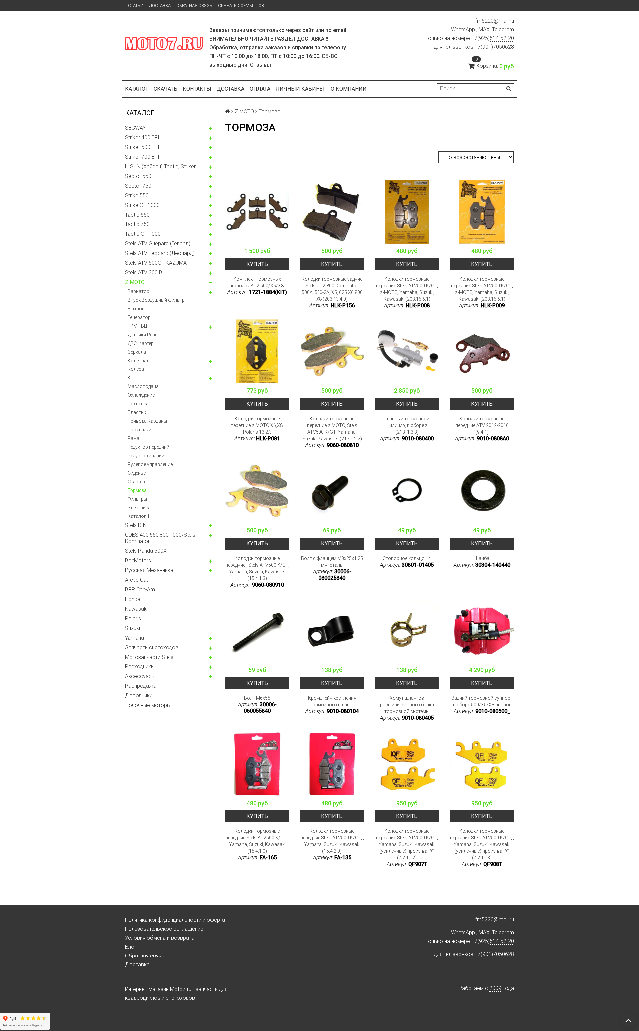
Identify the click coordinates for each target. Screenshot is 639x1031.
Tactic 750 (137, 224)
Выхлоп (136, 308)
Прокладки (139, 429)
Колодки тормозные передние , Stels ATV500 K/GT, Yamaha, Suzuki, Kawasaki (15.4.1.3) (257, 568)
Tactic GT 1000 (143, 234)
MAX (484, 29)
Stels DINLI (138, 525)
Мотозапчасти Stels (149, 657)
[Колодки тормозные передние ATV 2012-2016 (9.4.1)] (482, 351)
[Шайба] (482, 491)
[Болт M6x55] (257, 631)
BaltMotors (138, 560)
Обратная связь (194, 5)
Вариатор (138, 291)
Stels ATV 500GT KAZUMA (156, 263)
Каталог (136, 89)
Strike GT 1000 (142, 205)
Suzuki (132, 628)
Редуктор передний (148, 447)
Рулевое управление (150, 464)
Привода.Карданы (147, 421)
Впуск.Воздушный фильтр (156, 300)
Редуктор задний (146, 455)
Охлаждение (141, 395)
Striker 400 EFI (142, 137)
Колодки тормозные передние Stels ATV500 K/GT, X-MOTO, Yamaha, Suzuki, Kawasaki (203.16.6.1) (407, 289)
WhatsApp (463, 29)
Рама (133, 438)
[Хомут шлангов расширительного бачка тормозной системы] (407, 631)
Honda (132, 599)
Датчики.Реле (142, 334)
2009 (495, 988)
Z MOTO (135, 282)
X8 (261, 5)
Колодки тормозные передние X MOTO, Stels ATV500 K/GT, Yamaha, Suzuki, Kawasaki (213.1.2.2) (332, 428)
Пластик (137, 412)
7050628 (503, 47)
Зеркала (137, 352)
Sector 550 (138, 176)
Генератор (139, 317)
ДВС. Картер (141, 343)
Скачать (165, 89)
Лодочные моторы (148, 705)
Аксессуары (140, 676)
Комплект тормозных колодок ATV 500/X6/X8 (257, 282)
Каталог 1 (139, 516)
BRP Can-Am (140, 589)
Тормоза (137, 490)
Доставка (160, 5)
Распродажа (140, 686)
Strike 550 (137, 195)
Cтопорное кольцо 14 (407, 558)
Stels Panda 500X (146, 551)
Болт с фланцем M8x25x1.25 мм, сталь (332, 562)
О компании (349, 89)
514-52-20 (502, 38)
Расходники (139, 666)
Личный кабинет (300, 89)
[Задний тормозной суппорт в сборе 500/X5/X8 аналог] (482, 631)
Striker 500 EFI (142, 147)
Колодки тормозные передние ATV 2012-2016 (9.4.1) (482, 425)
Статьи (135, 5)
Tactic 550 (137, 215)
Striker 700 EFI (142, 157)
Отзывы (260, 65)
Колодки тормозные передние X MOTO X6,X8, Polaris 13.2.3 (257, 425)
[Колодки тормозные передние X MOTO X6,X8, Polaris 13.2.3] (257, 351)
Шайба (481, 558)
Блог (131, 947)
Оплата (260, 89)
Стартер (136, 481)
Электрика (139, 507)
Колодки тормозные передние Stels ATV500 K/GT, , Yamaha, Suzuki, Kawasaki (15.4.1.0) (257, 841)
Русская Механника (149, 570)
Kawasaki (136, 609)
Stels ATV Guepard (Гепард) (157, 243)
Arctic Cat (136, 580)
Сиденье (137, 473)
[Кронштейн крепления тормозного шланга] (332, 631)
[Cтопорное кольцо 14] (407, 491)
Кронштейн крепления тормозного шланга (332, 701)
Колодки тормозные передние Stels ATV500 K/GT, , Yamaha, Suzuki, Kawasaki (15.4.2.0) (332, 841)
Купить (257, 264)
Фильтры (137, 499)
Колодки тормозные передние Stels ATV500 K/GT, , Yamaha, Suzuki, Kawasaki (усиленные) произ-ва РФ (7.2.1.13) (482, 844)
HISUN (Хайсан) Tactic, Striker (160, 166)
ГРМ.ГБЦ (137, 326)
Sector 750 (138, 186)
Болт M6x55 (257, 698)
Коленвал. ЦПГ (144, 360)
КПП (132, 377)
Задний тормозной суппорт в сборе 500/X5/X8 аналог (481, 701)
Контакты (197, 89)
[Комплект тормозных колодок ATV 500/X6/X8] (257, 212)
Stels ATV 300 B (143, 272)
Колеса (136, 369)
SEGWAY (135, 128)
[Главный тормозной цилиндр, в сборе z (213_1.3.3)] (407, 351)
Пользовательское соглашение (164, 929)
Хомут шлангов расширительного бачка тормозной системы (407, 704)
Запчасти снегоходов (151, 647)
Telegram (503, 29)
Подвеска (138, 403)
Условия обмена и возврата (159, 938)
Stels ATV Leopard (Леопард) (160, 253)
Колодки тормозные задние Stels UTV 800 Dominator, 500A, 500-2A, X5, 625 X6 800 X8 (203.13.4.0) (332, 289)
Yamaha (134, 638)
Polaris (133, 618)
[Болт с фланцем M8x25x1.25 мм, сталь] (332, 491)
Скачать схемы (235, 5)
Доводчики (138, 695)
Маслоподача (143, 386)
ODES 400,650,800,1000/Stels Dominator (160, 538)
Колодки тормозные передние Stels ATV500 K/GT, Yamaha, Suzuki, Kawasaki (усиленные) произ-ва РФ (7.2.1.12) (407, 844)
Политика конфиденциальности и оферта (175, 920)
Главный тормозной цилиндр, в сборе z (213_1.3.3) (407, 425)
